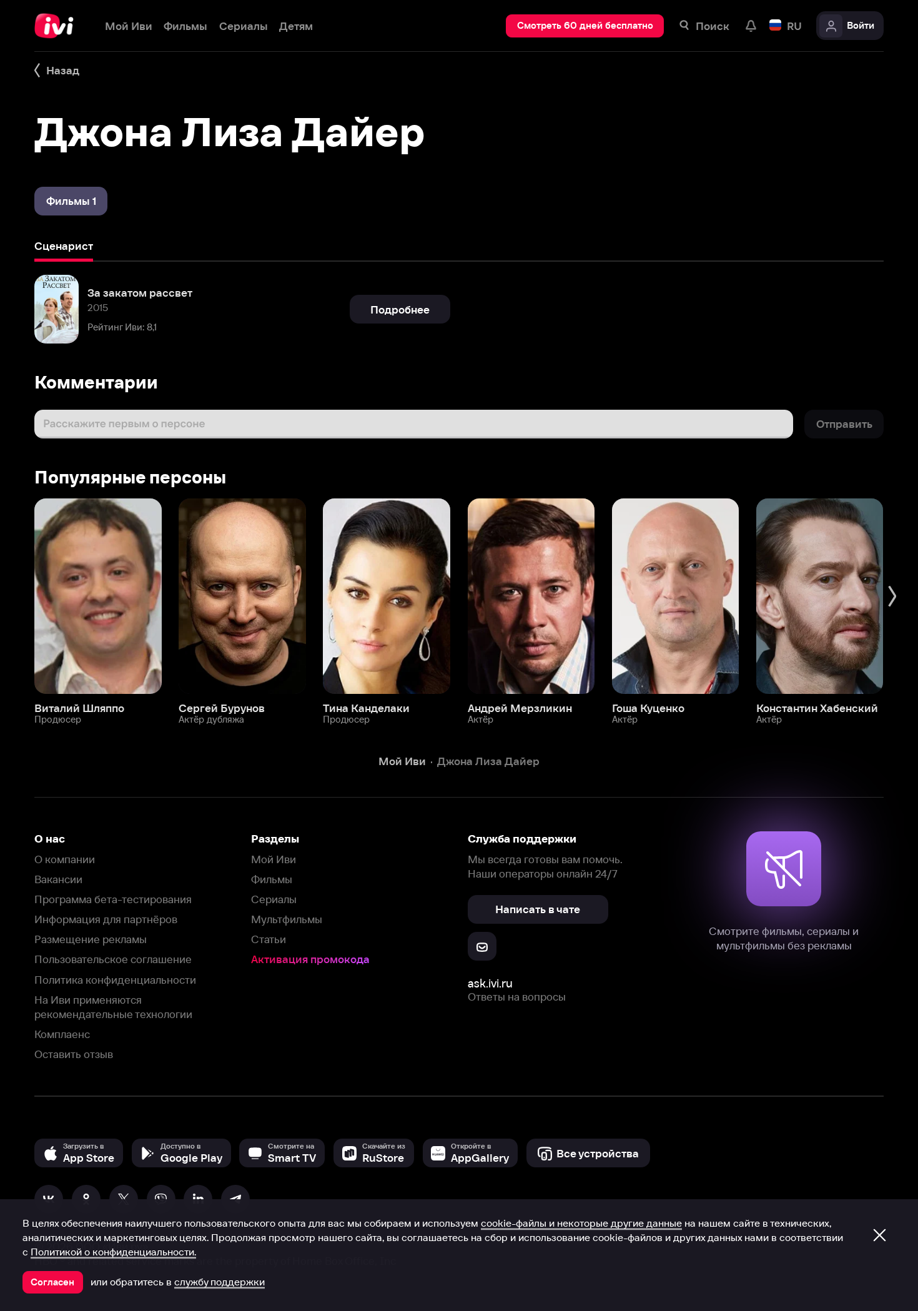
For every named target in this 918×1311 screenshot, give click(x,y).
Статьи (268, 939)
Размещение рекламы (90, 939)
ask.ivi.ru (490, 983)
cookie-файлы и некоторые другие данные (581, 1223)
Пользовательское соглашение (113, 959)
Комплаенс (62, 1034)
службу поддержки (219, 1281)
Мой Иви (273, 859)
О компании (64, 859)
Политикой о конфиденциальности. (113, 1251)
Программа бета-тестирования (113, 899)
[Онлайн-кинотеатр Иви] (58, 26)
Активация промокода (310, 959)
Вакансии (58, 879)
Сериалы (274, 899)
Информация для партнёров (105, 919)
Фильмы (271, 879)
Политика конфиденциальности (115, 980)
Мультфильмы (286, 919)
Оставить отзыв (73, 1054)
